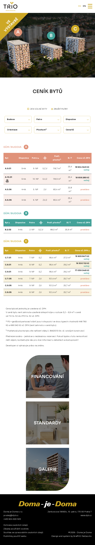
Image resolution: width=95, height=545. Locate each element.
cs (79, 6)
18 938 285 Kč (82, 177)
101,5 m (53, 285)
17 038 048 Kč (82, 270)
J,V (44, 189)
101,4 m (53, 278)
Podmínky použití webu (14, 536)
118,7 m (57, 168)
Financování (47, 376)
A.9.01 (8, 168)
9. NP (35, 168)
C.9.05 (8, 285)
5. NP (35, 189)
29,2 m (67, 264)
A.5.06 (8, 189)
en (84, 6)
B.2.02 (8, 229)
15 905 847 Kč (82, 256)
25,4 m (70, 168)
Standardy (47, 422)
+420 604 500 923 (12, 519)
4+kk (24, 189)
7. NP (31, 257)
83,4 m (57, 189)
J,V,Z (45, 200)
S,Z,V (45, 168)
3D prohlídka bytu (76, 539)
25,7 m (67, 278)
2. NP (32, 229)
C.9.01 (8, 272)
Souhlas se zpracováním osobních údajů (23, 532)
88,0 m (54, 229)
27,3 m (67, 257)
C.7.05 (8, 278)
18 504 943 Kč (82, 167)
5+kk (24, 168)
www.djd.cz (86, 515)
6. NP (35, 200)
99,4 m (53, 257)
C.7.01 (8, 257)
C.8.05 (8, 292)
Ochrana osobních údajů (15, 525)
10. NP (36, 179)
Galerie (47, 469)
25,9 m (68, 229)
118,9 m (57, 179)
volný (86, 170)
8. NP (31, 265)
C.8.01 (8, 265)
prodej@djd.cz (10, 515)
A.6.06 (8, 200)
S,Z (40, 257)
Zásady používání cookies (16, 529)
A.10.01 (8, 177)
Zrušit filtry (61, 109)
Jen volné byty (38, 109)
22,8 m (70, 189)
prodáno (85, 189)
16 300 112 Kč (82, 263)
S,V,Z (45, 179)
